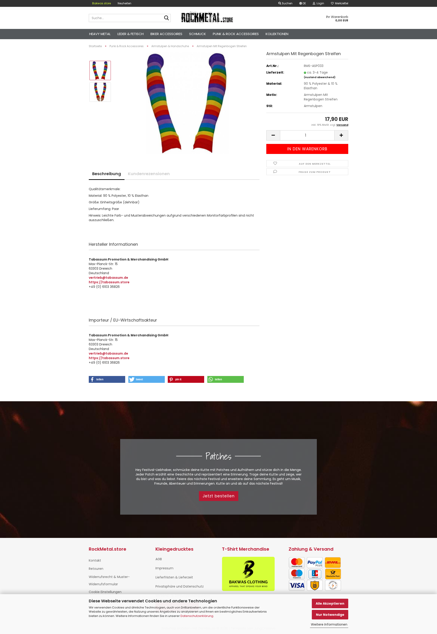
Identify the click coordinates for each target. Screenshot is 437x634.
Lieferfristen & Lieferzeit (174, 577)
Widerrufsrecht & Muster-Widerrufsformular (109, 580)
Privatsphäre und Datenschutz (179, 586)
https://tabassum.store (109, 282)
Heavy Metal (100, 33)
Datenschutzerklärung (196, 616)
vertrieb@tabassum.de (108, 277)
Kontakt (95, 560)
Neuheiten (124, 3)
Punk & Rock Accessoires (236, 33)
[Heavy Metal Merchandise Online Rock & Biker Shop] (207, 18)
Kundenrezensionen (149, 173)
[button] (302, 3)
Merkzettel (341, 3)
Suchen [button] (286, 3)
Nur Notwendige (330, 614)
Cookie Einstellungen (105, 592)
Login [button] (319, 3)
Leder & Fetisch (130, 33)
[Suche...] (166, 18)
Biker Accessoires (166, 33)
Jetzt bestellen (219, 496)
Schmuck (197, 33)
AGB (158, 559)
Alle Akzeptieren (330, 603)
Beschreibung (106, 173)
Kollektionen (277, 33)
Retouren (96, 568)
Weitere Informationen (329, 624)
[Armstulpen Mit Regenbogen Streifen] (187, 102)
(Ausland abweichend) (319, 77)
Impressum (164, 568)
